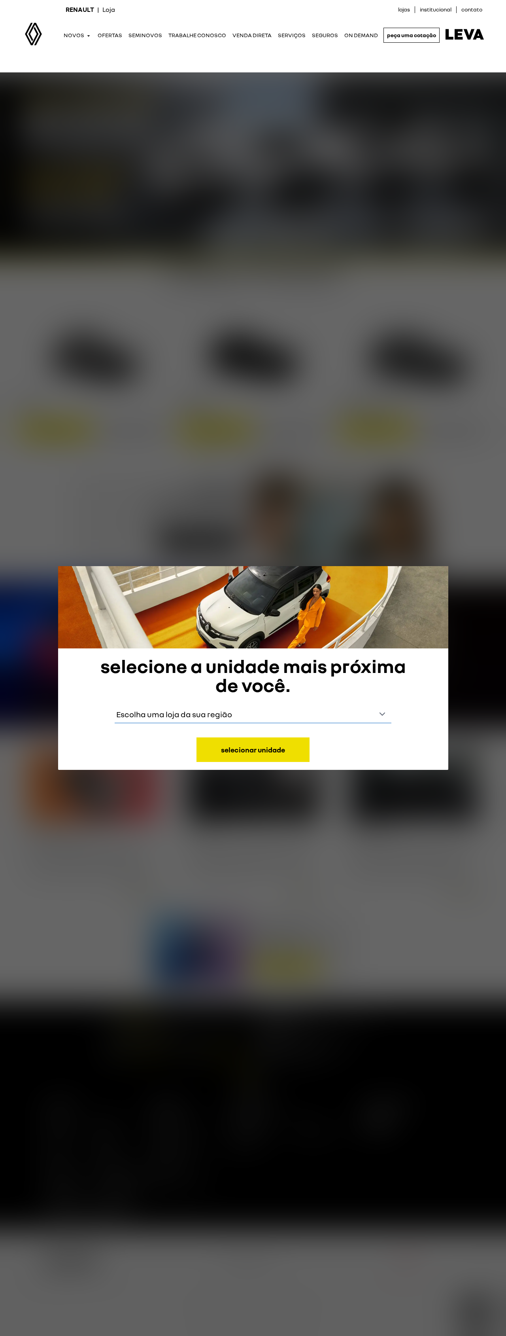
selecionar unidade (253, 749)
